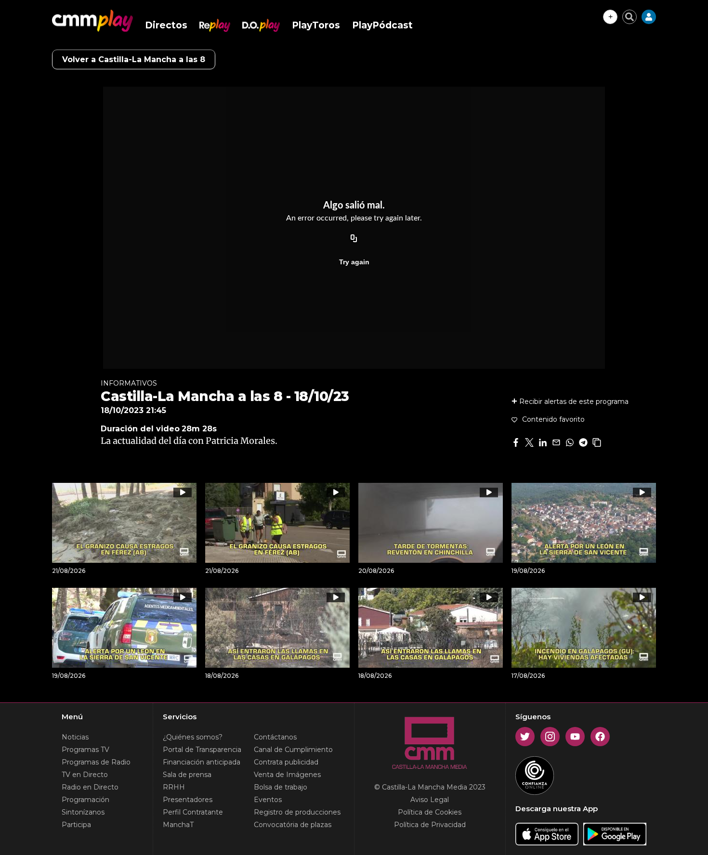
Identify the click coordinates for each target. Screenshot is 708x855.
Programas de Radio (96, 762)
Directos (166, 25)
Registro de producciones (297, 812)
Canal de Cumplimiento (293, 749)
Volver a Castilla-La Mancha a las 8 (133, 59)
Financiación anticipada (201, 762)
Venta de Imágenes (287, 774)
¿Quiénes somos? (193, 737)
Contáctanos (275, 737)
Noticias (75, 737)
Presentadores (187, 799)
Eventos (268, 799)
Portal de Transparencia (202, 749)
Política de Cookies (429, 812)
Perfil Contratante (193, 812)
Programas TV (85, 749)
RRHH (174, 787)
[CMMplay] (92, 21)
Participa (76, 824)
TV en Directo (85, 774)
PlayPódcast (382, 25)
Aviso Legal (429, 799)
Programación (85, 799)
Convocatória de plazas (292, 824)
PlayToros (316, 25)
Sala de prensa (187, 774)
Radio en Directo (90, 787)
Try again (354, 262)
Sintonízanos (83, 812)
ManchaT (178, 824)
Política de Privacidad (430, 824)
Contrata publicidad (286, 762)
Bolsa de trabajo (280, 787)
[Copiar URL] (354, 238)
